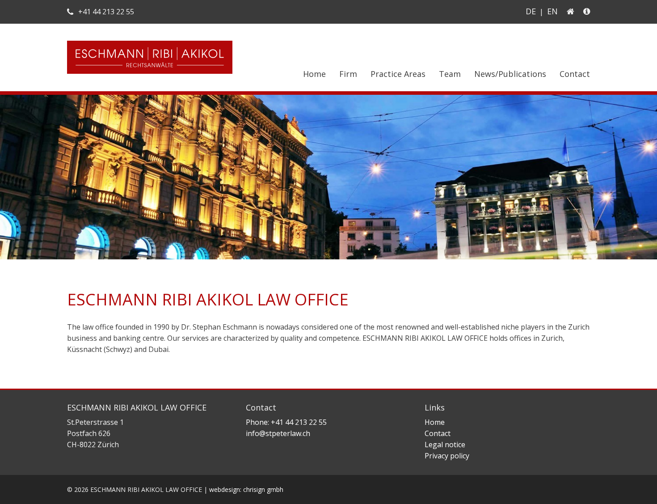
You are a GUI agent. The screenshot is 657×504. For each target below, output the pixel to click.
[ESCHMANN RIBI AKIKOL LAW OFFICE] (149, 75)
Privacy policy (447, 456)
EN (552, 11)
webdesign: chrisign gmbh (246, 489)
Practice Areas (398, 73)
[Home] (570, 11)
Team (450, 73)
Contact (575, 73)
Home (314, 73)
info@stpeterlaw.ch (278, 433)
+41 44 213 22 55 (105, 12)
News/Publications (510, 73)
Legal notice (445, 444)
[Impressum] (585, 11)
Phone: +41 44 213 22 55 (286, 422)
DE (531, 11)
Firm (348, 73)
